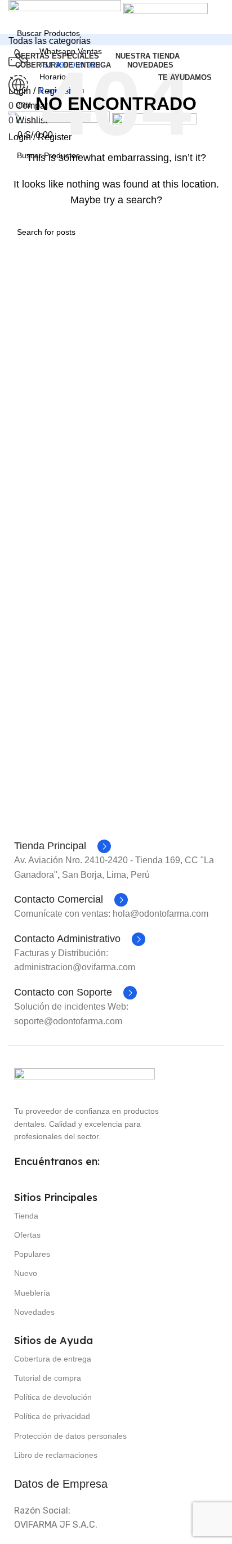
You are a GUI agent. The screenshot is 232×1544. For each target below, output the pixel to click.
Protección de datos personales (70, 1435)
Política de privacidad (52, 1416)
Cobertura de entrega (52, 1358)
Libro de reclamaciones (55, 1455)
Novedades (34, 1312)
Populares (32, 1254)
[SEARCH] (227, 26)
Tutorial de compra (47, 1377)
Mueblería (32, 1292)
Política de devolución (53, 1397)
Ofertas (27, 1234)
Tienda (26, 1215)
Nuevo (25, 1273)
